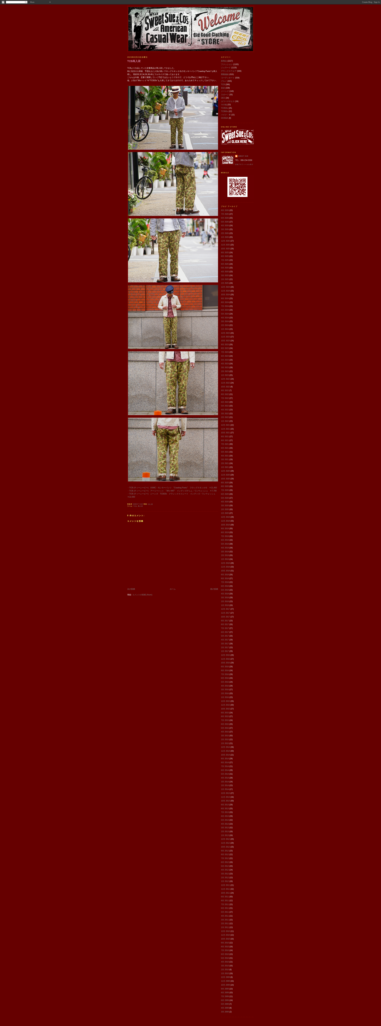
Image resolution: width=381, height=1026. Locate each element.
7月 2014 (225, 766)
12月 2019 (225, 517)
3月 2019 (225, 552)
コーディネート (228, 78)
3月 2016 (225, 689)
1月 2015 (225, 743)
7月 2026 (225, 214)
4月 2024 (225, 318)
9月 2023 (225, 344)
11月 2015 (225, 705)
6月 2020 (225, 494)
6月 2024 (225, 310)
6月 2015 (225, 724)
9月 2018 (225, 574)
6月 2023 (225, 356)
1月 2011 (225, 927)
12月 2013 (225, 793)
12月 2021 (225, 425)
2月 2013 (225, 831)
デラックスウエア (228, 71)
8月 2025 (225, 256)
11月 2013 (225, 797)
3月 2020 (225, 505)
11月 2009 (225, 981)
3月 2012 (225, 874)
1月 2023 (225, 375)
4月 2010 (225, 962)
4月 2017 (225, 640)
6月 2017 (225, 632)
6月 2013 (225, 816)
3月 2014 (225, 782)
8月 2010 (225, 946)
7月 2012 (225, 858)
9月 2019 (225, 528)
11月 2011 (225, 889)
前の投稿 (214, 589)
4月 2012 (225, 870)
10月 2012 (225, 847)
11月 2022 (225, 383)
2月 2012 (225, 877)
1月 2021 (225, 467)
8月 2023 (225, 348)
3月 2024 (225, 321)
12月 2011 (225, 885)
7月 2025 (225, 260)
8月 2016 (225, 670)
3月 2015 (225, 735)
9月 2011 (225, 897)
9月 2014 (225, 758)
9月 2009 (225, 989)
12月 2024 (225, 287)
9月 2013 (225, 805)
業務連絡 (225, 74)
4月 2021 (225, 456)
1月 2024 (225, 329)
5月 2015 (225, 728)
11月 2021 (225, 429)
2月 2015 (225, 739)
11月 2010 (225, 935)
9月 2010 (225, 943)
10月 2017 (225, 617)
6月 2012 (225, 862)
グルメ (224, 81)
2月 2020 (225, 509)
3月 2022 (225, 413)
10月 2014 (225, 755)
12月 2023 (225, 333)
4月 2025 (225, 271)
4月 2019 (225, 548)
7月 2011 (225, 904)
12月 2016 (225, 655)
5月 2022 (225, 406)
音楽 (223, 88)
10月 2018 (225, 571)
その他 (224, 104)
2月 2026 (225, 233)
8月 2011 (225, 900)
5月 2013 (225, 820)
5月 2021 (225, 452)
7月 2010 (225, 950)
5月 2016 (225, 682)
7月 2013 (225, 812)
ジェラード (226, 68)
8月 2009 (225, 992)
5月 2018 (225, 590)
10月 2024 (225, 294)
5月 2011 (225, 912)
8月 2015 (225, 716)
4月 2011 (225, 916)
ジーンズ (225, 91)
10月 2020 (225, 479)
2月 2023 (225, 371)
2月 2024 (225, 325)
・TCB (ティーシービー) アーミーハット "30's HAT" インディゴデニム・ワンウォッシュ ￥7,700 (172, 491)
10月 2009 (225, 985)
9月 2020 (225, 482)
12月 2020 (225, 471)
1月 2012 (225, 881)
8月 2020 (225, 486)
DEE (223, 98)
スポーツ (225, 94)
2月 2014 (225, 785)
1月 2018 (225, 605)
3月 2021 (225, 459)
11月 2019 (225, 521)
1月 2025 (225, 283)
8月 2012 (225, 854)
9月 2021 (225, 436)
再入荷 (140, 506)
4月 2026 (225, 225)
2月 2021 (225, 463)
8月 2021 (225, 440)
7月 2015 (225, 720)
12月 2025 (225, 241)
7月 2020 (225, 490)
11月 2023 (225, 337)
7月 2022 (225, 398)
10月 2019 (225, 525)
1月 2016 (225, 697)
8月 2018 (225, 578)
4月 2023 (225, 363)
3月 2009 (225, 1012)
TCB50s (224, 108)
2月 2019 (225, 555)
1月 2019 (225, 559)
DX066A (224, 118)
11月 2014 (225, 751)
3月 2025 (225, 275)
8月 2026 (225, 210)
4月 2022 (225, 410)
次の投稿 (131, 589)
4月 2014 (225, 778)
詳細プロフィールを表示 (244, 164)
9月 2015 (225, 713)
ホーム (173, 589)
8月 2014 (225, 762)
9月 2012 (225, 851)
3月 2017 (225, 643)
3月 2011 (225, 920)
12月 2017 (225, 609)
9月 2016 (225, 666)
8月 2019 (225, 532)
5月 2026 (225, 222)
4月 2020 (225, 502)
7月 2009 (225, 996)
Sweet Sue (243, 156)
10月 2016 (225, 663)
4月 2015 (225, 732)
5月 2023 (225, 360)
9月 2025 (225, 252)
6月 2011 (225, 908)
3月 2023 (225, 367)
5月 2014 (225, 774)
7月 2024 (225, 306)
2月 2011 (225, 923)
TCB (135, 506)
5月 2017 (225, 636)
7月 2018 (225, 582)
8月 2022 (225, 394)
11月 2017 (225, 613)
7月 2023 (225, 352)
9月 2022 (225, 390)
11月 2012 (225, 843)
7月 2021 (225, 444)
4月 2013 (225, 824)
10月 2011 (225, 893)
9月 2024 (225, 298)
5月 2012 (225, 866)
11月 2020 (225, 475)
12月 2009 (225, 977)
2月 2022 (225, 417)
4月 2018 (225, 594)
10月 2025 (225, 249)
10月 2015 (225, 709)
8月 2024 (225, 302)
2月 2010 (225, 969)
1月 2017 (225, 651)
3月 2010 (225, 966)
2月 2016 (225, 693)
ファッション (227, 64)
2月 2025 (225, 279)
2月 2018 (225, 601)
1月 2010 (225, 973)
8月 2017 (225, 624)
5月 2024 (225, 314)
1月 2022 (225, 421)
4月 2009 (225, 1008)
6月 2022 (225, 402)
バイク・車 (226, 115)
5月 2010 (225, 958)
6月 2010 (225, 954)
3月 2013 (225, 827)
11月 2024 (225, 291)
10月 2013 (225, 801)
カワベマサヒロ (228, 101)
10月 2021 (225, 433)
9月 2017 (225, 621)
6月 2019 (225, 540)
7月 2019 (225, 536)
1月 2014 (225, 789)
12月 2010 (225, 931)
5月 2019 (225, 544)
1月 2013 (225, 835)
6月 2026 (225, 218)
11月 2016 (225, 659)
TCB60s (224, 111)
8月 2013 (225, 808)
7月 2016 (225, 674)
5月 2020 (225, 498)
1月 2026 (225, 237)
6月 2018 (225, 586)
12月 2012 (225, 839)
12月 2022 (225, 379)
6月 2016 (225, 678)
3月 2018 (225, 597)
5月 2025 (225, 268)
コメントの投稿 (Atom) (142, 595)
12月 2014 (225, 747)
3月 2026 (225, 229)
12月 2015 (225, 701)
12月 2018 (225, 563)
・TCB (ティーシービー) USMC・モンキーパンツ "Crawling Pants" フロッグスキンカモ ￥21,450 (172, 488)
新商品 (224, 61)
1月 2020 (225, 513)
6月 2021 (225, 448)
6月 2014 (225, 770)
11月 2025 (225, 245)
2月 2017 (225, 647)
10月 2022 (225, 387)
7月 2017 (225, 628)
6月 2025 (225, 264)
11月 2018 (225, 567)
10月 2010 (225, 939)
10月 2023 (225, 341)
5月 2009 (225, 1004)
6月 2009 (225, 1000)
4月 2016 (225, 686)
